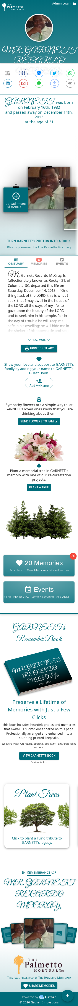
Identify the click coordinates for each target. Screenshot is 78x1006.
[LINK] (70, 83)
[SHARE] (54, 83)
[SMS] (39, 83)
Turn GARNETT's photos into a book (39, 241)
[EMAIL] (23, 83)
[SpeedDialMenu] (68, 996)
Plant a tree (39, 487)
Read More (39, 339)
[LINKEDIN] (7, 83)
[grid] (39, 198)
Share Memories (41, 986)
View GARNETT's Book (39, 755)
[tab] (16, 261)
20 (73, 556)
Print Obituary (41, 348)
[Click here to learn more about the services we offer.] (39, 965)
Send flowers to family (38, 421)
